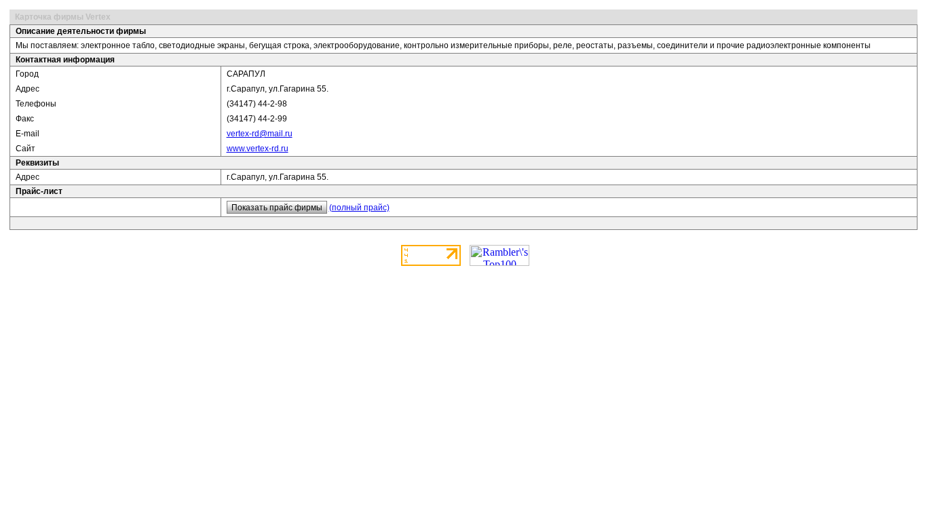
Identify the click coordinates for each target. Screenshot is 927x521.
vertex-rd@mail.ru (259, 133)
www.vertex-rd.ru (257, 148)
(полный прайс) (359, 207)
